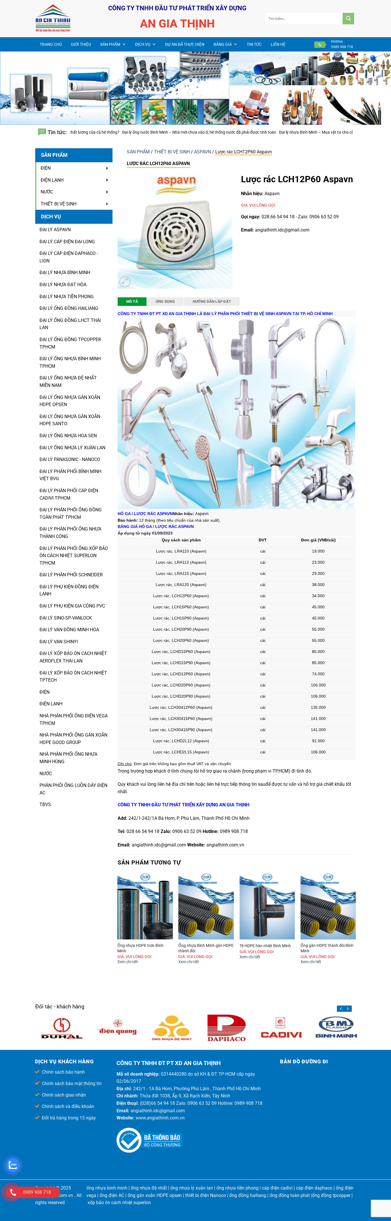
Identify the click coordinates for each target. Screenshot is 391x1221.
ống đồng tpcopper (331, 1195)
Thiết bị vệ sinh (172, 152)
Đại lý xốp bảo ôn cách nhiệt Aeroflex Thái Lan (73, 657)
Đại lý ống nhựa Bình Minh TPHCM (70, 362)
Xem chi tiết (127, 961)
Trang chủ (51, 44)
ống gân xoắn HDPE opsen (155, 1195)
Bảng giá (223, 44)
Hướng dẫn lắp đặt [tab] (212, 301)
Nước (46, 773)
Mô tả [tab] (132, 301)
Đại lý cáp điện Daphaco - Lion (69, 257)
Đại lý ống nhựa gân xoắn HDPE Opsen (70, 401)
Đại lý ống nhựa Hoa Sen (68, 435)
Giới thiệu (81, 44)
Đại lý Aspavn (55, 229)
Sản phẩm (110, 44)
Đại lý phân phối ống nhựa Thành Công (70, 532)
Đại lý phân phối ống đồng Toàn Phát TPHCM (71, 513)
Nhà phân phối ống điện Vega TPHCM (74, 719)
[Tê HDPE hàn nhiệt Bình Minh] (267, 906)
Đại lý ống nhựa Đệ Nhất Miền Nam (68, 381)
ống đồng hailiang (247, 1195)
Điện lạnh (51, 704)
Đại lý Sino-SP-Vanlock (66, 618)
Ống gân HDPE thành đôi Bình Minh (327, 948)
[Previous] (118, 924)
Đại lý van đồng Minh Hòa (69, 629)
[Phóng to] (125, 281)
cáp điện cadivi (277, 1188)
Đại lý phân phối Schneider (71, 574)
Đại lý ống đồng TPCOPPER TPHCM (70, 343)
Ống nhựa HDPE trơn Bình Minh (140, 948)
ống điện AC (112, 1195)
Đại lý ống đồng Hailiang (69, 308)
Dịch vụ (142, 44)
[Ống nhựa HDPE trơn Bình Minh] (145, 906)
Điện (45, 692)
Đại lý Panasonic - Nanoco (70, 459)
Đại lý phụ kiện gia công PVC (72, 606)
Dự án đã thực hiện (184, 44)
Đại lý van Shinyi (59, 641)
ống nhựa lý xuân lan (191, 1188)
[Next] (355, 924)
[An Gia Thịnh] (63, 18)
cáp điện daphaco (314, 1188)
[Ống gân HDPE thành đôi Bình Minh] (328, 906)
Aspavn (203, 152)
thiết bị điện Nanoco (205, 1195)
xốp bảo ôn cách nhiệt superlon (119, 1202)
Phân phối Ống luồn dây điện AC (73, 789)
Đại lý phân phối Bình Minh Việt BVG (70, 475)
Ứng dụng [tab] (165, 301)
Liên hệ (278, 44)
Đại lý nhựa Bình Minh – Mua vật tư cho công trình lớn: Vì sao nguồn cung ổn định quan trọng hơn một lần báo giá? (288, 132)
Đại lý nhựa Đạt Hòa (63, 284)
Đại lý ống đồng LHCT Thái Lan (70, 324)
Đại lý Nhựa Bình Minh (65, 272)
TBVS (45, 804)
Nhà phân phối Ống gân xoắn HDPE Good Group (73, 738)
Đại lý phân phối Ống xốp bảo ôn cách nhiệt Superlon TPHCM (74, 556)
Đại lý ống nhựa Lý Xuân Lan (72, 447)
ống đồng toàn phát (290, 1195)
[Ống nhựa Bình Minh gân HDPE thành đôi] (206, 906)
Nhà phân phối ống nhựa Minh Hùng (68, 757)
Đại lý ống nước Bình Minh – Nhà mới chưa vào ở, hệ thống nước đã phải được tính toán (108, 132)
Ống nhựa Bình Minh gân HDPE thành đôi (206, 948)
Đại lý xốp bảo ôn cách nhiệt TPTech (73, 676)
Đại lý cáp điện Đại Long (67, 241)
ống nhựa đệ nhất (149, 1188)
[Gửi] (348, 18)
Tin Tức (254, 44)
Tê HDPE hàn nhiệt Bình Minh (265, 945)
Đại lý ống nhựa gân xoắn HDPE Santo (70, 420)
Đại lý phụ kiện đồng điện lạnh (69, 590)
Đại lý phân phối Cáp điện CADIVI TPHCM (69, 494)
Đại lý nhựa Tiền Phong (67, 296)
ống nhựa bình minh (106, 1188)
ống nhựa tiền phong (237, 1188)
